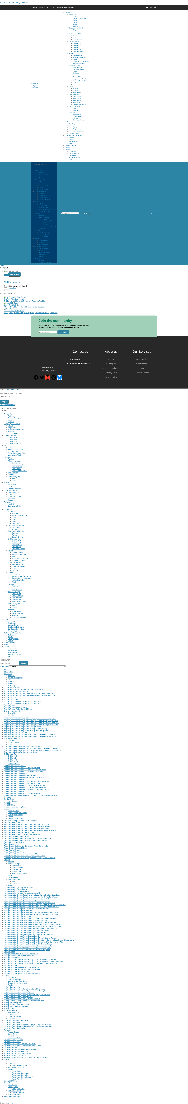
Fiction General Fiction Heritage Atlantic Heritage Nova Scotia (26, 828)
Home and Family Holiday (13, 1022)
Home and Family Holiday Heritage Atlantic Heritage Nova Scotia (27, 1024)
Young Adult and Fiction (12, 1097)
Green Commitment (111, 368)
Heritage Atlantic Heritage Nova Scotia (18, 916)
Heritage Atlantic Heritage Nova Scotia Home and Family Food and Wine (30, 928)
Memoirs (15, 529)
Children (15, 480)
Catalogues (111, 364)
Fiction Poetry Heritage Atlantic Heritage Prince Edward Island (26, 846)
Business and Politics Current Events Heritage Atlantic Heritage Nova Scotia (32, 748)
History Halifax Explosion (13, 1003)
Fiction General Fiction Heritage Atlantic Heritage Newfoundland (27, 826)
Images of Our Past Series (21, 576)
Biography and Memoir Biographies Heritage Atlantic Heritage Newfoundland (31, 723)
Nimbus (10, 1069)
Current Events (13, 434)
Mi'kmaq (11, 885)
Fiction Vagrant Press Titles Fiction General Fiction (22, 854)
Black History (19, 307)
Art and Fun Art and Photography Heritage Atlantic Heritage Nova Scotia (30, 695)
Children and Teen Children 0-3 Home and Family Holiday (25, 770)
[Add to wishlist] (6, 275)
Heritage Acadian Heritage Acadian (16, 891)
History (6, 482)
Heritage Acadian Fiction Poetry (15, 889)
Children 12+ (8, 301)
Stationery (15, 523)
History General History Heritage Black (18, 997)
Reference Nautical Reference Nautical (18, 1053)
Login (4, 402)
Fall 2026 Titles (9, 805)
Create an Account (12, 389)
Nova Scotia (16, 469)
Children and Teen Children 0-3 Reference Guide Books (24, 772)
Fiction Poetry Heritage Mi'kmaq (15, 848)
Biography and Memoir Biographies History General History (25, 729)
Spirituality (12, 498)
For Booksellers (142, 359)
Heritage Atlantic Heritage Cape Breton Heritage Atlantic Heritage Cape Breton (32, 895)
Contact (7, 647)
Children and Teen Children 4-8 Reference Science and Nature (26, 789)
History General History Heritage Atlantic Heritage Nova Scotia (27, 995)
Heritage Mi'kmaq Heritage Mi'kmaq (17, 971)
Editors (10, 641)
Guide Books (16, 611)
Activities (11, 416)
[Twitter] (42, 377)
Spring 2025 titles (18, 1089)
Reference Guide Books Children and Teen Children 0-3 (24, 1046)
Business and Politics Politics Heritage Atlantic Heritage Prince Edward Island (32, 750)
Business (11, 432)
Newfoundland (17, 467)
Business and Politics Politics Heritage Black (20, 752)
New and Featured (31, 301)
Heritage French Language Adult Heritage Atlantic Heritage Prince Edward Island (33, 961)
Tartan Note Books (14, 1071)
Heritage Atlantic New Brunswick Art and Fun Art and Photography (28, 946)
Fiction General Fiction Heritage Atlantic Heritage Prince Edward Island (30, 830)
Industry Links (111, 373)
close (12, 1103)
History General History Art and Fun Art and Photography (25, 989)
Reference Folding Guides (13, 1040)
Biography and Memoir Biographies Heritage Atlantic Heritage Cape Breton (31, 721)
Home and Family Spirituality (14, 1028)
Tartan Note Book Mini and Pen (23, 1077)
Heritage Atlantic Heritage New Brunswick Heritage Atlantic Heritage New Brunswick (35, 905)
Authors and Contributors (13, 633)
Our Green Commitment (16, 629)
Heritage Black (9, 952)
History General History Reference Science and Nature (24, 1001)
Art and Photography (15, 418)
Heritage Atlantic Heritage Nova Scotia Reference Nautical (25, 932)
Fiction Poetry (9, 844)
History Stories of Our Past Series (16, 1007)
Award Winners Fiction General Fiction (18, 709)
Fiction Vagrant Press (12, 850)
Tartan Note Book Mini (20, 1075)
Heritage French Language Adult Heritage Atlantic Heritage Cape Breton (30, 960)
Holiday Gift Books (15, 1063)
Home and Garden (14, 496)
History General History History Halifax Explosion (22, 999)
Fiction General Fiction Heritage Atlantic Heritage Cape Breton (26, 824)
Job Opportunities (14, 654)
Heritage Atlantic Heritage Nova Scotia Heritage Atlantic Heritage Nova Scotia (32, 926)
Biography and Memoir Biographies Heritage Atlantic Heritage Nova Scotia (31, 725)
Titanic (10, 486)
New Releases (13, 801)
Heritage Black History (12, 958)
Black (10, 875)
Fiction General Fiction (12, 823)
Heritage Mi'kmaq (10, 965)
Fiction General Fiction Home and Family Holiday (22, 834)
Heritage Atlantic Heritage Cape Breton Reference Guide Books (27, 899)
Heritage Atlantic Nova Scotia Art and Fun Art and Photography (27, 950)
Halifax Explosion (14, 488)
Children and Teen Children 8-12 (15, 791)
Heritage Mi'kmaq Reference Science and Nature (22, 973)
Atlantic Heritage (14, 461)
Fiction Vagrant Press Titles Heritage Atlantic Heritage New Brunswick (29, 858)
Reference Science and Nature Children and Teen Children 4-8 (26, 1057)
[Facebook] (36, 377)
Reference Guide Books (12, 1042)
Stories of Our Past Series (21, 578)
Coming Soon (40, 307)
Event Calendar (9, 643)
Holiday (10, 494)
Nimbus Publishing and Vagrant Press (14, 3)
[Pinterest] (53, 377)
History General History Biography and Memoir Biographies (25, 991)
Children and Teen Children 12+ (15, 774)
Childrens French (14, 764)
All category (8, 670)
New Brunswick (17, 465)
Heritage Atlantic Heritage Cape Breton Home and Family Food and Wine (30, 897)
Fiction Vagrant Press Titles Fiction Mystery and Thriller (24, 856)
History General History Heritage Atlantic (19, 993)
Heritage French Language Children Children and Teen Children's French (30, 963)
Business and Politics (16, 430)
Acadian (11, 459)
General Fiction (13, 451)
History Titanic (9, 1008)
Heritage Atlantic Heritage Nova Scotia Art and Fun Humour (25, 920)
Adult (13, 479)
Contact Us (12, 649)
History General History (12, 987)
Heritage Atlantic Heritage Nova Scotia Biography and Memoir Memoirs (30, 922)
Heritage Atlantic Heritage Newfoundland (18, 911)
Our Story (111, 359)
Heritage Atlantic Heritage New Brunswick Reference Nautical (26, 909)
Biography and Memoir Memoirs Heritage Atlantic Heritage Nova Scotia (30, 736)
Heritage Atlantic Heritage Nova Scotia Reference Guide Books (27, 930)
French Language (14, 477)
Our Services (141, 351)
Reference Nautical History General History (20, 1050)
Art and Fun (8, 414)
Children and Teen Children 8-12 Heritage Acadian (22, 793)
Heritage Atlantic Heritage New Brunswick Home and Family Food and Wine (31, 907)
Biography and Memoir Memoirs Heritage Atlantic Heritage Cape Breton (30, 734)
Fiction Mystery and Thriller (14, 842)
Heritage (7, 457)
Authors (11, 635)
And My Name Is (12, 282)
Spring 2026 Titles (10, 1081)
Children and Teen (10, 435)
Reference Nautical (11, 1048)
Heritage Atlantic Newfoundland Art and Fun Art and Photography (27, 948)
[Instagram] (47, 377)
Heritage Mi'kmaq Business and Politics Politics (21, 967)
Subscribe (63, 332)
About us (111, 351)
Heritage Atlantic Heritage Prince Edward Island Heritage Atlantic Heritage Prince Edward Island (39, 940)
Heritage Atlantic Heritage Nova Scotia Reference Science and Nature (29, 934)
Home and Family (10, 490)
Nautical (11, 504)
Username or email (7, 393)
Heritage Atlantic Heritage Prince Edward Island (21, 936)
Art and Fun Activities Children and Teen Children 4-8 (23, 689)
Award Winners (9, 705)
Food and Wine (13, 492)
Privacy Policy (111, 377)
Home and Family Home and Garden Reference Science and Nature (28, 1026)
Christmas (7, 797)
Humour (11, 422)
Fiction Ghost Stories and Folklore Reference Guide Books (25, 840)
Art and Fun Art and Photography (16, 691)
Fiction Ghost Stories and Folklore (16, 836)
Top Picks (42, 301)
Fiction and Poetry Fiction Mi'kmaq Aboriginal (20, 821)
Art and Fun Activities (12, 687)
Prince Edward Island (19, 471)
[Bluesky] (59, 377)
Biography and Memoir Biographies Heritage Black (22, 727)
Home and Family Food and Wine (16, 1020)
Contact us (80, 351)
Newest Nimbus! (18, 1093)
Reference (7, 502)
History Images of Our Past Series (16, 1005)
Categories (8, 510)
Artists (10, 637)
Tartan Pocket (17, 1079)
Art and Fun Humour (11, 699)
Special (6, 1059)
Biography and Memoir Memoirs (15, 732)
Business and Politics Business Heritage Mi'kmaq (22, 746)
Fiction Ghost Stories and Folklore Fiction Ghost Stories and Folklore (29, 838)
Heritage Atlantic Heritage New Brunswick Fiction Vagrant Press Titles (29, 903)
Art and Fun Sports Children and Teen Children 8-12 (23, 703)
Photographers (13, 639)
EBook (10, 1061)
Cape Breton (16, 463)
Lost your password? (7, 405)
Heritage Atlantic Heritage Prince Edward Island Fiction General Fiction (30, 938)
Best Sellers (12, 1085)
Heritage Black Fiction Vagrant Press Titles (19, 956)
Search (84, 213)
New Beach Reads (14, 1095)
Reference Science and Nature (15, 1055)
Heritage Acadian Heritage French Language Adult (22, 893)
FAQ (142, 368)
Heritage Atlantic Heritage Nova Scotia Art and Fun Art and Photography (30, 918)
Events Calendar (142, 373)
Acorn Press (12, 288)
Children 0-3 (12, 437)
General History (13, 484)
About (6, 619)
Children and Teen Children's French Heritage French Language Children (30, 795)
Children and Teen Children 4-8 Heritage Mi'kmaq (22, 783)
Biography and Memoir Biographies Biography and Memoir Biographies (30, 719)
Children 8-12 (19, 301)
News (6, 645)
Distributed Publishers (16, 627)
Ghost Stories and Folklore (17, 453)
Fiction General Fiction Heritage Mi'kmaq (19, 832)
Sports (10, 500)
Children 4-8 (29, 307)
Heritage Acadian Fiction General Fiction (18, 887)
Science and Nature (42, 313)
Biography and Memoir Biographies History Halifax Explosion (26, 731)
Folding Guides (17, 613)
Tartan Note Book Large (20, 1073)
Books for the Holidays (20, 1065)
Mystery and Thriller (15, 455)
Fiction (6, 445)
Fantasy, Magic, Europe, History (16, 807)
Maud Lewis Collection (16, 1067)
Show (2, 268)
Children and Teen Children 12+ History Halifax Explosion (25, 778)
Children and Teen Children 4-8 (15, 779)
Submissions (141, 364)
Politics (10, 426)
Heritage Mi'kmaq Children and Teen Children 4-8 (22, 969)
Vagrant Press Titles (15, 449)
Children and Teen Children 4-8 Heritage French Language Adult (27, 781)
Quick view (14, 274)
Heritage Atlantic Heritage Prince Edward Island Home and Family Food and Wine (33, 942)
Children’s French (14, 443)
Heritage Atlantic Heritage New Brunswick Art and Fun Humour (27, 901)
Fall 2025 (7, 803)
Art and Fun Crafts (10, 697)
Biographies (12, 428)
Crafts (10, 420)
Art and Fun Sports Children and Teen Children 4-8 (22, 701)
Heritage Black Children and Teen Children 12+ (21, 954)
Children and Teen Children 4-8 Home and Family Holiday (25, 787)
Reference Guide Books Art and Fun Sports (20, 1044)
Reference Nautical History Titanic (16, 1052)
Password (4, 397)
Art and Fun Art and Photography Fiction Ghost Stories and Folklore (28, 693)
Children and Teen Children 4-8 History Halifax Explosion (24, 785)
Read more (8, 277)
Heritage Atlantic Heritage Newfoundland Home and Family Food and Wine (31, 915)
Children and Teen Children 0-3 (15, 766)
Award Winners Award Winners (15, 707)
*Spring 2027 (8, 307)
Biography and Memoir (12, 424)
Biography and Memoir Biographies (16, 717)
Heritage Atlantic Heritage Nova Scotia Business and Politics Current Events (32, 924)
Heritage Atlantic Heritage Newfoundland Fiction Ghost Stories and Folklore (31, 913)
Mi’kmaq (11, 475)
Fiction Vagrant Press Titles (14, 852)
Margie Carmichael (20, 286)
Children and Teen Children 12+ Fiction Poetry (21, 776)
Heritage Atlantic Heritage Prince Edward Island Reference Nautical (28, 944)
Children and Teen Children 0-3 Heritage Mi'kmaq (22, 768)
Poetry (10, 447)
